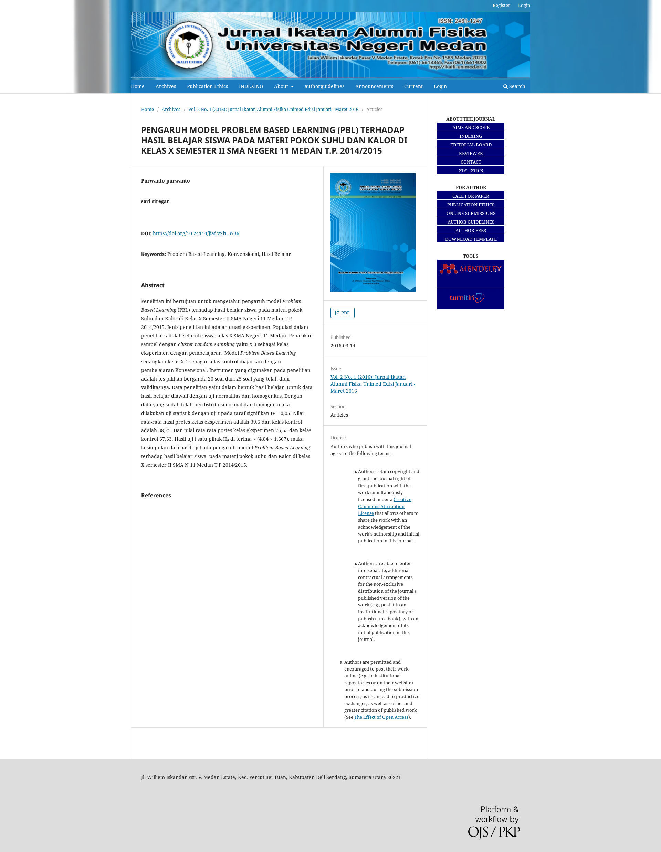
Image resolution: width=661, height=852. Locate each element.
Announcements (374, 86)
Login (440, 86)
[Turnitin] (470, 305)
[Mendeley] (470, 274)
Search (516, 86)
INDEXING (251, 86)
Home (138, 86)
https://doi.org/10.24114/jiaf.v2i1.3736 (196, 233)
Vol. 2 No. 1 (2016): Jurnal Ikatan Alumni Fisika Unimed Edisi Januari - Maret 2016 (273, 109)
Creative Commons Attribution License (384, 506)
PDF (345, 313)
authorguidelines (324, 86)
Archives (166, 86)
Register (501, 5)
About (282, 86)
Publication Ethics (207, 86)
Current (413, 86)
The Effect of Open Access (381, 717)
